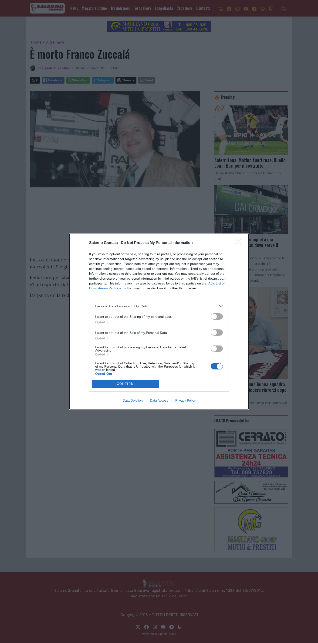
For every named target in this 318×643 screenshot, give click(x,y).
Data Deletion (133, 400)
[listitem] (159, 306)
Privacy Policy (185, 400)
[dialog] (159, 321)
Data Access (159, 400)
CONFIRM (125, 384)
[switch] (217, 316)
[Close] (239, 243)
